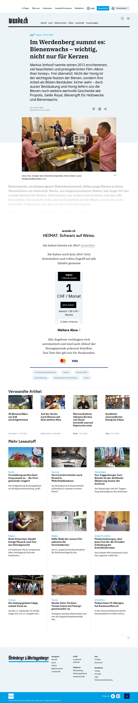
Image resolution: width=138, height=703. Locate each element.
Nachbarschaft (79, 676)
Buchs (75, 433)
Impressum (39, 701)
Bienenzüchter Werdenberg (65, 378)
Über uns (36, 8)
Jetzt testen (68, 304)
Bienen (66, 372)
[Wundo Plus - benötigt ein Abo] (32, 35)
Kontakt (98, 674)
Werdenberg (78, 670)
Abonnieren (103, 8)
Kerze (86, 378)
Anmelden (88, 245)
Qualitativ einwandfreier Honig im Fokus (114, 416)
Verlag (97, 671)
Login (92, 8)
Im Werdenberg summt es (45, 372)
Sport (50, 23)
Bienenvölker (81, 372)
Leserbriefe (79, 23)
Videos (70, 23)
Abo (96, 656)
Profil (75, 656)
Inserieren (47, 8)
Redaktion (79, 8)
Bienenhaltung (41, 378)
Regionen (77, 667)
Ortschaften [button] (121, 8)
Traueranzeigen (92, 23)
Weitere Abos (68, 330)
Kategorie (55, 656)
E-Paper (25, 8)
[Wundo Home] (18, 20)
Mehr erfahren (70, 321)
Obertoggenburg (80, 673)
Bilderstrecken (60, 23)
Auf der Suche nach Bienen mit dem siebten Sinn (51, 416)
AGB (96, 677)
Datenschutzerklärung (104, 680)
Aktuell (44, 23)
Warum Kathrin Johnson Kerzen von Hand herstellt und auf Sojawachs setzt (83, 419)
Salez (107, 433)
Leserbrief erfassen (63, 8)
